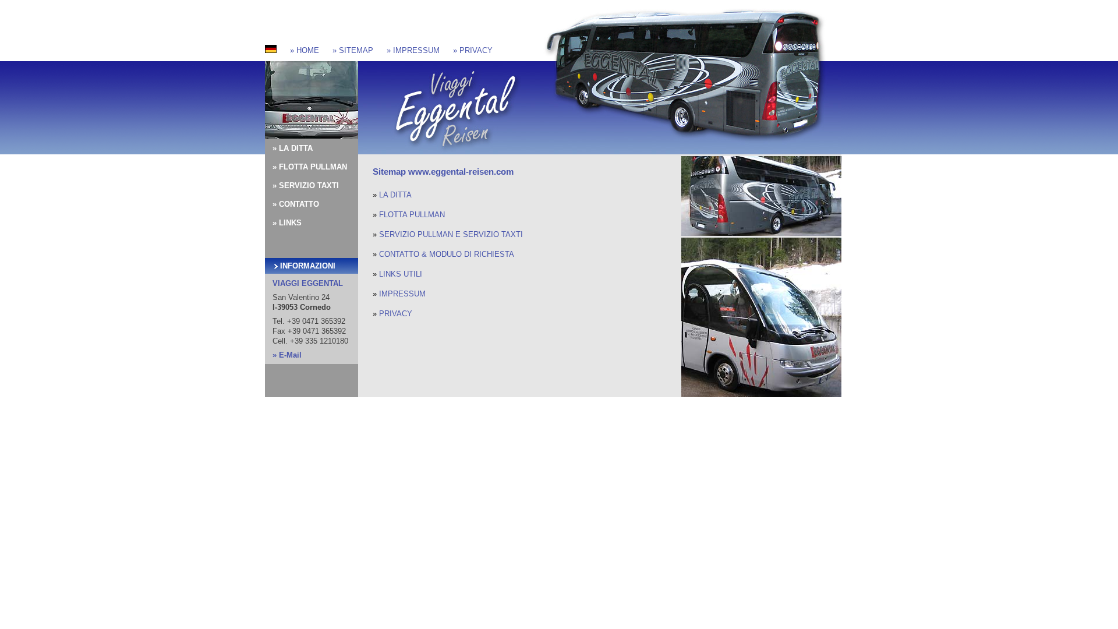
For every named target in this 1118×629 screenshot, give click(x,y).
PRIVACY (395, 313)
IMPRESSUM (402, 293)
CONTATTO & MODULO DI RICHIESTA (446, 254)
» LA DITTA (293, 148)
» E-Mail (287, 355)
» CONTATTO (296, 204)
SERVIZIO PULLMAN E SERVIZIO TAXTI (451, 234)
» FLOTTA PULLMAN (310, 166)
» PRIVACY (473, 50)
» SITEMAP (352, 50)
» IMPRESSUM (413, 50)
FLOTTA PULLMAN (412, 214)
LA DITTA (395, 194)
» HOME (304, 50)
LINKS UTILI (400, 274)
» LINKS (287, 222)
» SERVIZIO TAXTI (306, 185)
